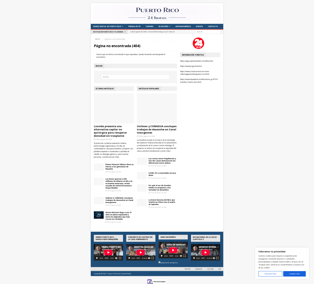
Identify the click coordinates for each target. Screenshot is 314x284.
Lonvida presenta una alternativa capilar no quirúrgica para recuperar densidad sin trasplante (110, 131)
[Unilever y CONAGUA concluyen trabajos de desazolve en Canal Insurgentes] (99, 200)
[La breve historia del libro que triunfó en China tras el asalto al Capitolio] (142, 202)
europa (199, 26)
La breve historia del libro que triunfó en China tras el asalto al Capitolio (162, 202)
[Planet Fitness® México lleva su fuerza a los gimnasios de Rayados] (99, 167)
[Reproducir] (97, 258)
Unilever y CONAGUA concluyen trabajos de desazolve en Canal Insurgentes (119, 200)
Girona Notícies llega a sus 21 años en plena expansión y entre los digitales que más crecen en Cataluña (118, 215)
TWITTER (187, 269)
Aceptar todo (294, 274)
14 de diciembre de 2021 (158, 166)
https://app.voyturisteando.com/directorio (196, 61)
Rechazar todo (270, 274)
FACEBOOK (198, 269)
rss (219, 269)
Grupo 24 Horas (113, 274)
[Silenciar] (116, 258)
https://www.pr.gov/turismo (191, 66)
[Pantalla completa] (120, 258)
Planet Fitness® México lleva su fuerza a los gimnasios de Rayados (119, 166)
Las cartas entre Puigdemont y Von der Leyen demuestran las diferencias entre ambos (162, 160)
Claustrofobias (126, 274)
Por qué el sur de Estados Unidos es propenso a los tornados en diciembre (160, 187)
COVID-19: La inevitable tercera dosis (162, 174)
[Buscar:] (208, 31)
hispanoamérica (183, 26)
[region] (282, 263)
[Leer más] (114, 157)
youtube (210, 269)
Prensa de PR (134, 26)
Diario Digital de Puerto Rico (107, 26)
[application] (108, 252)
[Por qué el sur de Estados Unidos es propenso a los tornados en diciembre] (142, 188)
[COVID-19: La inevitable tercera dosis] (142, 175)
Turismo (149, 26)
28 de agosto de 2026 (104, 139)
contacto (213, 26)
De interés (163, 26)
